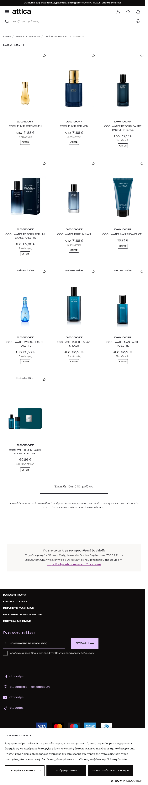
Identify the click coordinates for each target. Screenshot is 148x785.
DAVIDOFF (34, 37)
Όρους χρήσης (39, 653)
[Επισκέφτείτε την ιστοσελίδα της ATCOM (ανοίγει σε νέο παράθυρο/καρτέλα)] (126, 781)
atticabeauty (39, 686)
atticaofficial (18, 686)
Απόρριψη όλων (66, 771)
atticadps (16, 676)
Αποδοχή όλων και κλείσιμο (110, 771)
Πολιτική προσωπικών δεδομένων (74, 653)
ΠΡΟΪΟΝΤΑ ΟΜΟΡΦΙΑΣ (57, 37)
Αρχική (7, 37)
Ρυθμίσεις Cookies (23, 771)
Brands (20, 37)
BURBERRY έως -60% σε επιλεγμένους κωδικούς (49, 3)
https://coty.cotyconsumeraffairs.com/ (74, 564)
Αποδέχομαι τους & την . (52, 653)
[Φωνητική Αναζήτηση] (138, 21)
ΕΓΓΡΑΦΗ (82, 643)
